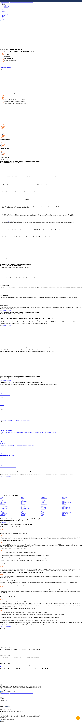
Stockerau (63, 501)
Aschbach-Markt (2, 504)
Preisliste (3, 15)
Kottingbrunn (23, 515)
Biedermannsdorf (3, 511)
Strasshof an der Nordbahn (66, 502)
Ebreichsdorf (2, 516)
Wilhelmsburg (64, 511)
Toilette (27, 687)
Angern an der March (3, 502)
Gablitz (22, 500)
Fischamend (23, 499)
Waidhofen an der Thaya (66, 507)
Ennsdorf (22, 498)
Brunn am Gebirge (3, 514)
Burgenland (6, 7)
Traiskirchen (64, 504)
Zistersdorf (63, 515)
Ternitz (63, 503)
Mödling (42, 506)
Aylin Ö (9, 257)
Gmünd (22, 503)
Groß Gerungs (23, 504)
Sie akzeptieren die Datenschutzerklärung (8, 691)
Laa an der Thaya (24, 516)
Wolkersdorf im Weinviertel (66, 512)
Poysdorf (42, 511)
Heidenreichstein (23, 509)
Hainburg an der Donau (25, 508)
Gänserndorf (23, 506)
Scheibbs (63, 498)
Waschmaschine (38, 687)
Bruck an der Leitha (3, 513)
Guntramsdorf (23, 505)
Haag (21, 507)
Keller (20, 687)
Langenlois (43, 497)
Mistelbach (43, 505)
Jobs (3, 9)
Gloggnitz (22, 502)
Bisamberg (2, 512)
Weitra (63, 509)
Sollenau (63, 500)
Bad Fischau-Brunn (3, 508)
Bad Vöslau (2, 509)
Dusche (7, 687)
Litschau (42, 502)
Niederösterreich (6, 6)
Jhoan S (9, 221)
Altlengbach (2, 500)
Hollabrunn (22, 511)
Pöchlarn (42, 514)
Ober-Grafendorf (44, 509)
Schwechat (64, 499)
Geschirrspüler (12, 687)
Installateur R (10, 213)
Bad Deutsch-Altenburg (4, 506)
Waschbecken (31, 687)
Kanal (17, 687)
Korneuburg (23, 514)
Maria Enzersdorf (44, 504)
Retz (42, 515)
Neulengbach (43, 507)
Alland (1, 498)
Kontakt (3, 8)
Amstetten (1, 501)
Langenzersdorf (44, 498)
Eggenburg (22, 497)
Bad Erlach (2, 507)
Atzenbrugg (2, 505)
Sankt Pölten (43, 516)
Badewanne (3, 687)
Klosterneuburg (23, 513)
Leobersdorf (43, 499)
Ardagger (1, 503)
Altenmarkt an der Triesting (4, 499)
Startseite (3, 3)
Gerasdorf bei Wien (24, 501)
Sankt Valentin (64, 497)
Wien (5, 5)
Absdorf (1, 497)
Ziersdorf (63, 514)
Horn (21, 512)
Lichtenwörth (43, 500)
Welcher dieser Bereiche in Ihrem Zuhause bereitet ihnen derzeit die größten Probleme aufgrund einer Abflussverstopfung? (20, 686)
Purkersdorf (43, 513)
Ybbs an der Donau (65, 513)
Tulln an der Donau (65, 505)
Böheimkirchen (2, 515)
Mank (42, 503)
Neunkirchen (43, 508)
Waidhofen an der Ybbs (66, 508)
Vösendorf (63, 506)
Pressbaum (43, 512)
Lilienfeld (42, 501)
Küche (23, 687)
